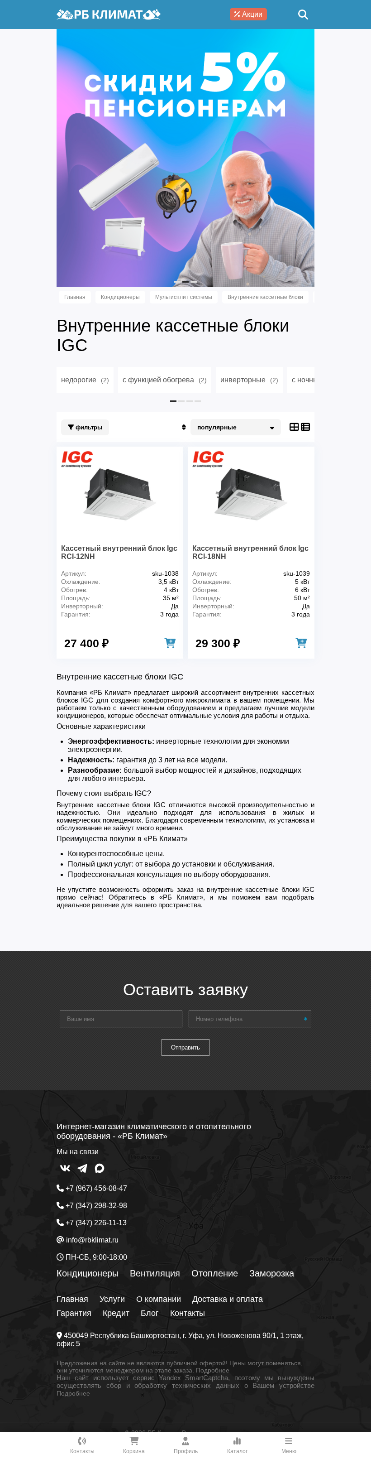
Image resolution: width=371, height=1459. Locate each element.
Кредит (116, 1313)
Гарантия (74, 1313)
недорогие (85, 380)
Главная (72, 1299)
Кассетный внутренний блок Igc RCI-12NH (119, 552)
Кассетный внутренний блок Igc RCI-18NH (250, 552)
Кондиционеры (88, 1273)
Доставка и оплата (227, 1299)
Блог (150, 1313)
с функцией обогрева (165, 380)
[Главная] (109, 14)
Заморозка (271, 1273)
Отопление (214, 1273)
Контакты (187, 1313)
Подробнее (212, 1370)
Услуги (112, 1299)
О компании (158, 1299)
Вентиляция (155, 1273)
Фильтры (88, 427)
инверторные (249, 380)
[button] (177, 282)
